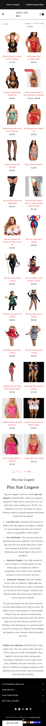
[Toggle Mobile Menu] (4, 14)
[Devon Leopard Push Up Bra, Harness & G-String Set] (34, 78)
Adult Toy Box (22, 14)
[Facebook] (16, 709)
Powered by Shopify (35, 717)
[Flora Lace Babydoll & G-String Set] (12, 444)
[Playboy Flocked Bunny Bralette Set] (12, 78)
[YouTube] (27, 709)
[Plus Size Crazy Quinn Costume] (34, 225)
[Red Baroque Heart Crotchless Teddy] (34, 42)
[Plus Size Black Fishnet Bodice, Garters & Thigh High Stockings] (34, 186)
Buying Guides (11, 701)
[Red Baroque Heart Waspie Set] (34, 114)
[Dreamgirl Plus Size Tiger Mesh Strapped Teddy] (12, 372)
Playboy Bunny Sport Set (34, 164)
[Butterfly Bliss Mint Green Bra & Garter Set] (12, 114)
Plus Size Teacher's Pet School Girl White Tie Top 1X (12, 242)
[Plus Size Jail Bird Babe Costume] (34, 336)
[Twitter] (19, 709)
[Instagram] (23, 709)
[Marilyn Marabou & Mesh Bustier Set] (12, 408)
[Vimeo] (30, 709)
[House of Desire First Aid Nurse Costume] (34, 408)
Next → (30, 471)
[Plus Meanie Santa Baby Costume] (12, 336)
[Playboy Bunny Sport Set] (34, 150)
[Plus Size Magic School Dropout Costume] (34, 264)
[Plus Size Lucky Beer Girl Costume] (12, 300)
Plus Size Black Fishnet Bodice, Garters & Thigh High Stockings (34, 203)
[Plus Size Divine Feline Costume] (12, 264)
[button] (12, 723)
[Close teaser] (23, 720)
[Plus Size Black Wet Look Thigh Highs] (12, 186)
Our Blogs (8, 690)
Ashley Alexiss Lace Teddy (34, 458)
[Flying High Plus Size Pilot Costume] (34, 372)
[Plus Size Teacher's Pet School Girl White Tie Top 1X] (12, 225)
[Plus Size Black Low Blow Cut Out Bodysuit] (12, 42)
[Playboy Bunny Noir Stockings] (12, 150)
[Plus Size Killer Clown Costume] (34, 300)
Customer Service (13, 684)
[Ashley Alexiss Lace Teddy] (34, 444)
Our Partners (10, 695)
